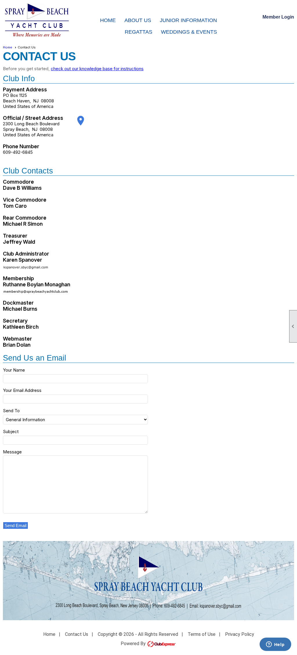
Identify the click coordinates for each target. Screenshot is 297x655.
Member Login (278, 17)
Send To (11, 410)
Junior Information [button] (188, 20)
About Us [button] (137, 20)
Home (108, 20)
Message (12, 452)
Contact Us (76, 634)
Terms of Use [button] (201, 634)
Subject (11, 431)
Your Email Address (22, 390)
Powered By (134, 643)
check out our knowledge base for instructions (97, 68)
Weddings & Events (189, 32)
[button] (15, 525)
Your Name (14, 370)
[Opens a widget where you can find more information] (275, 645)
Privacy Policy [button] (239, 634)
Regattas (138, 32)
